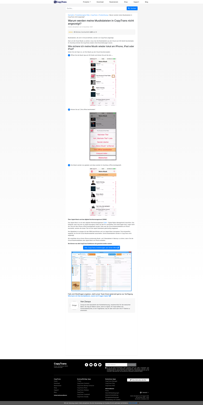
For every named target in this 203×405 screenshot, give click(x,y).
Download (100, 2)
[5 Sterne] (72, 32)
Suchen (133, 8)
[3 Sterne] (70, 32)
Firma (107, 390)
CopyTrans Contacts (83, 383)
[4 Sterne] (71, 32)
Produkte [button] (86, 2)
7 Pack (79, 381)
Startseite (71, 15)
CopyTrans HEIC (110, 385)
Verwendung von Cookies (112, 399)
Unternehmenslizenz (60, 395)
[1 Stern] (69, 32)
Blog (146, 2)
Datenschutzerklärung (111, 395)
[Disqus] (101, 334)
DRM (105, 222)
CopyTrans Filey (110, 383)
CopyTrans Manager (111, 381)
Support (136, 2)
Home (55, 381)
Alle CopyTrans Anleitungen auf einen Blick (100, 248)
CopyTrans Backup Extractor (85, 385)
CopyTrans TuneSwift (83, 394)
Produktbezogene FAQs (82, 15)
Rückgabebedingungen (112, 397)
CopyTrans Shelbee (83, 390)
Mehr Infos (132, 403)
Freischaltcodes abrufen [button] (138, 380)
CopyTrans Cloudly (82, 396)
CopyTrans (94, 15)
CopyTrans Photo (82, 388)
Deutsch (145, 392)
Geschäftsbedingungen (112, 393)
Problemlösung (103, 15)
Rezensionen (113, 2)
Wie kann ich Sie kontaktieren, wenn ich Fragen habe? (88, 296)
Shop (126, 2)
